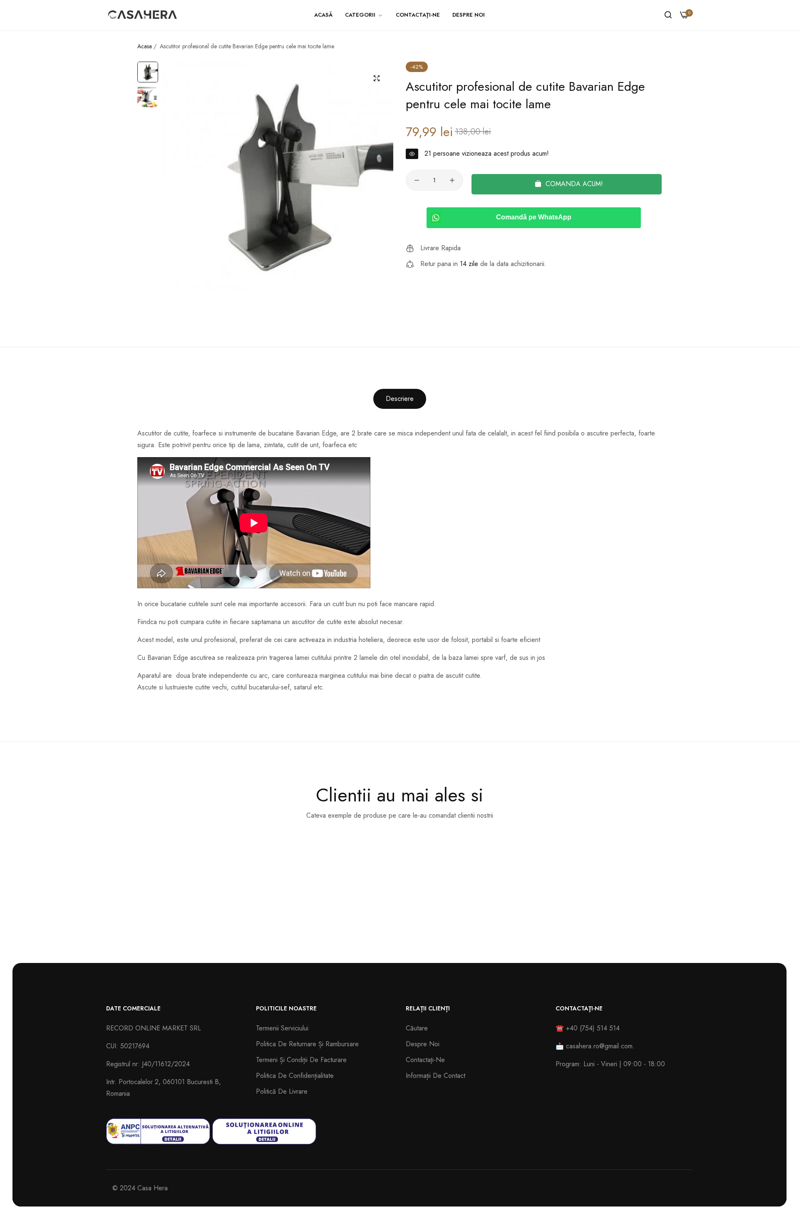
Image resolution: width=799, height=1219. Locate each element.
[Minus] (416, 180)
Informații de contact (435, 1075)
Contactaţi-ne (425, 1060)
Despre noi (422, 1044)
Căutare (417, 1028)
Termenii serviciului (282, 1028)
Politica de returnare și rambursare (307, 1044)
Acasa (144, 46)
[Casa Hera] (142, 15)
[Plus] (452, 180)
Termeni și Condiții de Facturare (301, 1060)
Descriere (400, 398)
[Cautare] (668, 15)
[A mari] (376, 78)
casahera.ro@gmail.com (599, 1046)
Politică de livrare (282, 1091)
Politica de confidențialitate (295, 1075)
